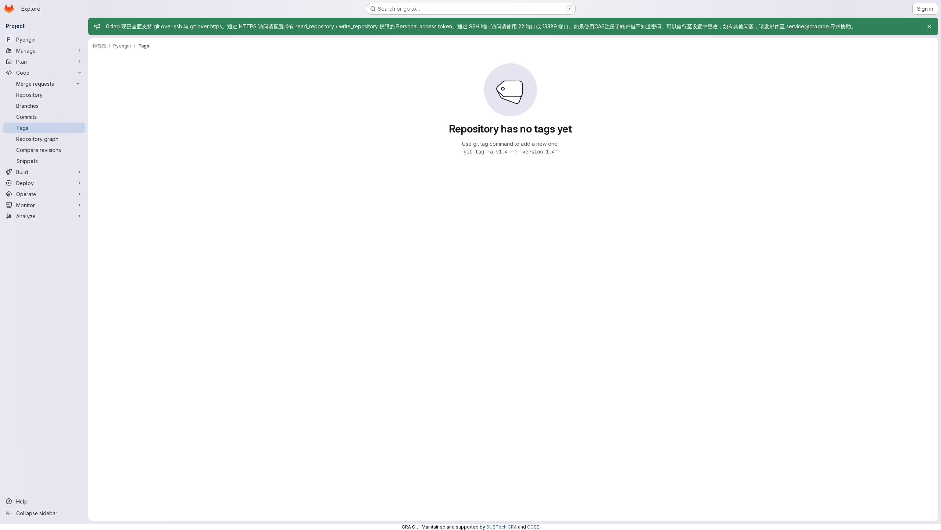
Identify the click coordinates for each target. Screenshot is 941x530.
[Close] (929, 26)
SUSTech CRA (501, 527)
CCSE (533, 527)
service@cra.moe (807, 26)
